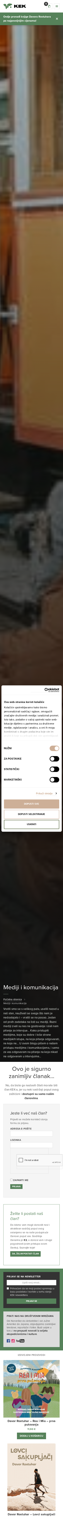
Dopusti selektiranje (31, 814)
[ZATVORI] (57, 18)
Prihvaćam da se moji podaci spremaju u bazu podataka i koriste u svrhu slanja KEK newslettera (32, 1292)
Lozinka (15, 1140)
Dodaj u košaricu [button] (31, 1435)
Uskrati (31, 824)
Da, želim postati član (25, 1253)
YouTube (20, 1341)
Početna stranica (12, 999)
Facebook (8, 1341)
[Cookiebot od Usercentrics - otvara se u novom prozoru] (45, 690)
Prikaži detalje (44, 793)
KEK (14, 6)
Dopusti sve (31, 804)
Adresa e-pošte (21, 1128)
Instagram (13, 1341)
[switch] (54, 758)
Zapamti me (20, 1180)
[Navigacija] (57, 6)
